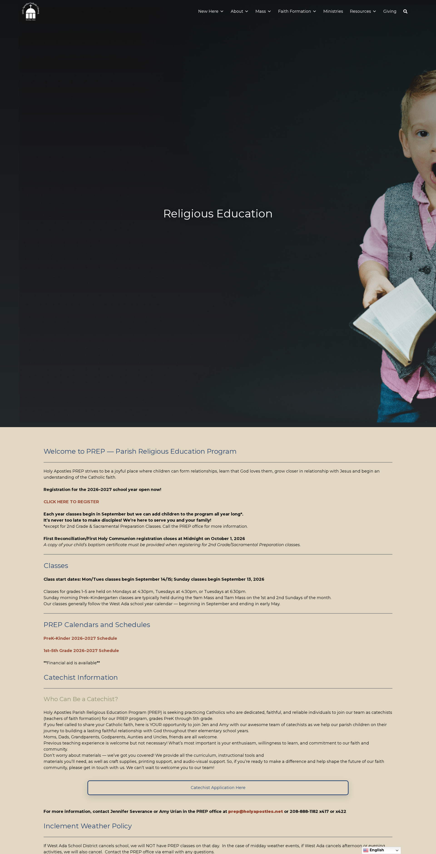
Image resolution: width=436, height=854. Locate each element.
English (376, 850)
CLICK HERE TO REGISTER (71, 501)
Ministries (333, 11)
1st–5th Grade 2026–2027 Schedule (81, 650)
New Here (208, 11)
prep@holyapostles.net (255, 811)
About (237, 11)
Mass (260, 11)
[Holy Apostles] (30, 11)
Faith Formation (294, 11)
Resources (360, 11)
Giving (389, 11)
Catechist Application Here (218, 787)
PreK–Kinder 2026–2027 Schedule (80, 638)
